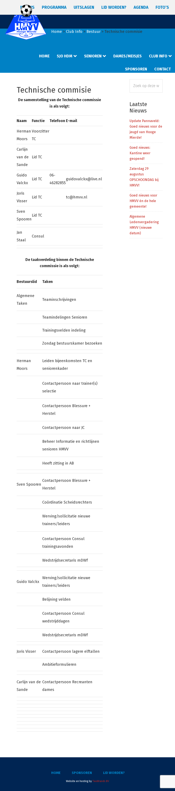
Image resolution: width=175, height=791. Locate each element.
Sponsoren (82, 773)
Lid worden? (114, 773)
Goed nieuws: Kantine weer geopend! (140, 153)
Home (56, 773)
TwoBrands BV (100, 781)
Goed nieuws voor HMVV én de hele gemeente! (143, 200)
